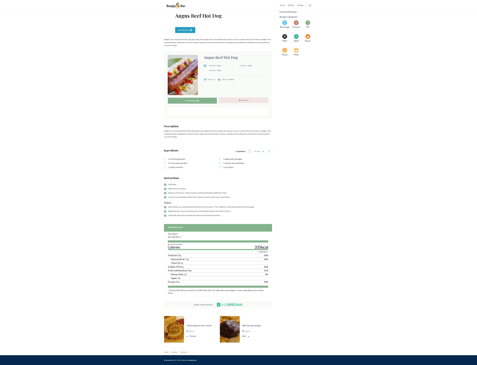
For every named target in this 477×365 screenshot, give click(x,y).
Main (284, 40)
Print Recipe (183, 30)
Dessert (296, 27)
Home (282, 5)
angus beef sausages (232, 159)
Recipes (291, 5)
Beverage (285, 27)
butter (228, 167)
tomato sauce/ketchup (233, 163)
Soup (296, 54)
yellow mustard (175, 167)
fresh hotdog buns (176, 159)
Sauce (308, 40)
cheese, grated (177, 163)
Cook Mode (240, 151)
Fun (308, 26)
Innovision (169, 360)
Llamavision (193, 360)
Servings (257, 151)
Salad (296, 40)
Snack (285, 54)
